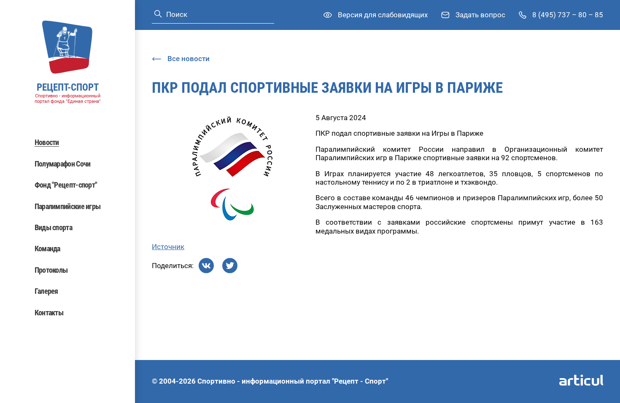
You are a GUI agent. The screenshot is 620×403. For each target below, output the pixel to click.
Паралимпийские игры (68, 206)
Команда (47, 248)
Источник (168, 246)
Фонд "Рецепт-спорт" (66, 184)
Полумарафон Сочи (63, 163)
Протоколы (51, 270)
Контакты (49, 312)
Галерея (46, 291)
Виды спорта (53, 227)
